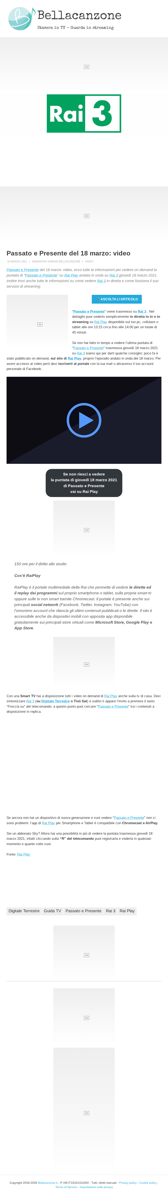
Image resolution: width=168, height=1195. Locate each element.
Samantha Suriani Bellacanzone (56, 261)
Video (89, 261)
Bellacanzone (79, 16)
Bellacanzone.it (48, 1182)
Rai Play (71, 275)
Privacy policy (128, 1182)
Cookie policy (148, 1182)
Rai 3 (113, 275)
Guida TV (52, 911)
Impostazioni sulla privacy (96, 1187)
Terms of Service (66, 1187)
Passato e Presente (23, 270)
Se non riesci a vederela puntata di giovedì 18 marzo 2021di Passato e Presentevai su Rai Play (84, 483)
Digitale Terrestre (55, 701)
